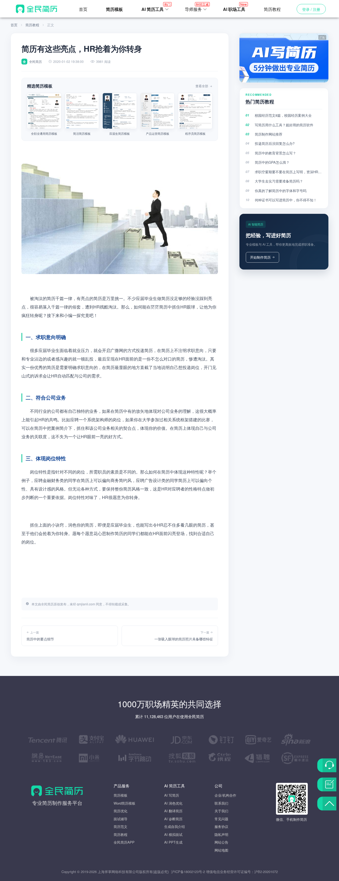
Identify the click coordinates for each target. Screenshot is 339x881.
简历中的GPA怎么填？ (272, 162)
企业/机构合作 (225, 795)
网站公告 (221, 842)
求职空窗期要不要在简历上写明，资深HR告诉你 (288, 171)
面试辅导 (120, 818)
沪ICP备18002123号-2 (188, 871)
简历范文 (120, 826)
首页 (83, 9)
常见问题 (221, 818)
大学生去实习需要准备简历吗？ (279, 181)
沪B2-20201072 (266, 871)
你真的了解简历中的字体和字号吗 (280, 190)
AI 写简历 (171, 795)
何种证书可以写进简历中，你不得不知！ (286, 199)
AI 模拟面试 (173, 834)
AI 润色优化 (173, 803)
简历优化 (120, 810)
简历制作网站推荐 (268, 134)
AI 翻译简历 (173, 810)
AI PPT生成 (173, 842)
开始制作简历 (260, 257)
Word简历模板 (124, 803)
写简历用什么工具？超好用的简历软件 (284, 124)
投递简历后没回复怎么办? (275, 143)
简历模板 (120, 795)
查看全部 (202, 86)
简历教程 (272, 9)
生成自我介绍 (174, 826)
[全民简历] (36, 9)
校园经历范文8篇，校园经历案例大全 (283, 115)
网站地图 (221, 850)
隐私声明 (221, 834)
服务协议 (221, 826)
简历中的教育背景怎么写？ (275, 152)
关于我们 (221, 810)
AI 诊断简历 (173, 818)
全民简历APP (124, 842)
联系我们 (221, 803)
